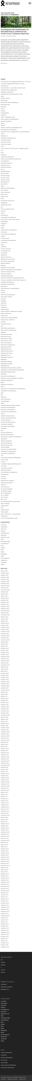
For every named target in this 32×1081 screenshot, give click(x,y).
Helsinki (3, 125)
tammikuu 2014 (5, 886)
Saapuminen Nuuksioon (7, 384)
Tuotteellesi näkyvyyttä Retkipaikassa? (11, 464)
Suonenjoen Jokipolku (6, 424)
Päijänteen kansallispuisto (8, 284)
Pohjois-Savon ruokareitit (7, 319)
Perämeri (3, 299)
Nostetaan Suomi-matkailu (8, 267)
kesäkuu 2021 (4, 700)
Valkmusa (3, 484)
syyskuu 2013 (4, 894)
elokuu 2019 (4, 746)
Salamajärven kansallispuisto (8, 390)
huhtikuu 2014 (5, 880)
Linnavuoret (4, 242)
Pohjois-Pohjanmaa (6, 313)
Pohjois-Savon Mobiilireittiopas (9, 317)
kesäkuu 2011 (4, 938)
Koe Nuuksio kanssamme (7, 200)
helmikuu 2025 (5, 608)
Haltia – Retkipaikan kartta (8, 117)
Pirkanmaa (4, 305)
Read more (4, 63)
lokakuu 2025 (4, 592)
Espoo (2, 96)
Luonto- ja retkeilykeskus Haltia (9, 518)
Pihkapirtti (3, 303)
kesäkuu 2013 (4, 901)
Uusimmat (3, 478)
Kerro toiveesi (4, 190)
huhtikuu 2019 (5, 755)
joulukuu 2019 (5, 738)
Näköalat (3, 265)
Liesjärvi (3, 236)
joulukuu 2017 (5, 788)
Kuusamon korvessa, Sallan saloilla (10, 219)
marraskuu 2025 (5, 589)
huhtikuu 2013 (5, 905)
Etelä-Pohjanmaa (5, 104)
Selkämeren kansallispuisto (8, 409)
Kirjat (2, 539)
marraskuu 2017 (5, 790)
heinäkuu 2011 (5, 936)
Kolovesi (3, 211)
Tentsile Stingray (5, 447)
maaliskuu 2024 (5, 631)
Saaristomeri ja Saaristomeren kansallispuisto (13, 388)
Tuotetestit (3, 562)
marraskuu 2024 (5, 615)
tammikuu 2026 (5, 585)
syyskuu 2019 (4, 744)
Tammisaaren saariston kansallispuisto (11, 436)
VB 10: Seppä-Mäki (6, 493)
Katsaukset (4, 535)
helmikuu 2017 (5, 809)
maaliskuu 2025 (5, 606)
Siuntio (3, 413)
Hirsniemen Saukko (6, 144)
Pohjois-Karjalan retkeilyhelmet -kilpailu (11, 311)
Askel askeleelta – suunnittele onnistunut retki (13, 88)
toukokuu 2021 (5, 702)
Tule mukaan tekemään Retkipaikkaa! (11, 457)
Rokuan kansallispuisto (7, 380)
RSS (1, 959)
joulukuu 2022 (5, 663)
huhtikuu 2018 (5, 780)
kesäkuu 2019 (4, 750)
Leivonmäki (4, 232)
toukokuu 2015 (5, 853)
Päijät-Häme (4, 286)
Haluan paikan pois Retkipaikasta (9, 119)
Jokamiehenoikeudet (6, 163)
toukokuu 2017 (5, 803)
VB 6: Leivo (4, 499)
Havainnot (3, 529)
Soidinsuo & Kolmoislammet (8, 418)
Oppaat (3, 547)
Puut (2, 326)
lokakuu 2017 (4, 792)
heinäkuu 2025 (5, 598)
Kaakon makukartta (6, 167)
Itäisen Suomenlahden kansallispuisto (11, 159)
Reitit (2, 550)
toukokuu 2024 (5, 627)
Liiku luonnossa (5, 238)
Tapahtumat (4, 439)
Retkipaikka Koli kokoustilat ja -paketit (11, 368)
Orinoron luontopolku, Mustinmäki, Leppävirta (13, 280)
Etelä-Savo (3, 106)
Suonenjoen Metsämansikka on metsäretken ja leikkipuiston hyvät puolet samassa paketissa (15, 31)
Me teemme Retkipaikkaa (7, 261)
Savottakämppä (5, 401)
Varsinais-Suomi (5, 487)
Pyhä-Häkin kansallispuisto (8, 328)
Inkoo (2, 152)
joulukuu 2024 (5, 612)
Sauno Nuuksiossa (6, 399)
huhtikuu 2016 (5, 830)
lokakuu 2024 (4, 617)
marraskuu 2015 (5, 840)
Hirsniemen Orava (6, 142)
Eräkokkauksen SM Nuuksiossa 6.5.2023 (11, 94)
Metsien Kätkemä (5, 263)
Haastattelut (4, 527)
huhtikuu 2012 (5, 930)
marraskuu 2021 (5, 690)
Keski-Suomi (4, 194)
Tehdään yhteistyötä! (6, 441)
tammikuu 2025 (5, 610)
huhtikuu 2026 (5, 579)
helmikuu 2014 (5, 884)
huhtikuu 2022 (5, 679)
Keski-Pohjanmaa (5, 192)
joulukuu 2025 (5, 587)
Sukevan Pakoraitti (6, 420)
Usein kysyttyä (5, 474)
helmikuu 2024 (5, 633)
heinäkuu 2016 (5, 823)
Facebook (3, 962)
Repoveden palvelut (6, 347)
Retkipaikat (4, 359)
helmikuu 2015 (5, 859)
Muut (2, 545)
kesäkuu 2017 (4, 800)
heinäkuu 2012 (5, 924)
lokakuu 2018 (4, 767)
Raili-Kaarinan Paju (6, 336)
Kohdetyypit (4, 202)
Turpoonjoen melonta (6, 468)
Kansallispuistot (5, 182)
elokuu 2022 (4, 671)
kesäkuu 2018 (4, 775)
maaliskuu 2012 (5, 932)
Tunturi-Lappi (4, 459)
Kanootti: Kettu (5, 173)
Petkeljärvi (3, 301)
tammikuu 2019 (5, 761)
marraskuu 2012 (5, 915)
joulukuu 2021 (5, 688)
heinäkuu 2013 (5, 899)
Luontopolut (4, 253)
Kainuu (3, 169)
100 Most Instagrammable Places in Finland (12, 83)
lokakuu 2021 (4, 692)
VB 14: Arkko (4, 497)
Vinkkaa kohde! (5, 510)
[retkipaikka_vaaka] (13, 3)
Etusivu (3, 108)
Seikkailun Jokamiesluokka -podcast (10, 405)
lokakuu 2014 (4, 867)
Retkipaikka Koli (5, 365)
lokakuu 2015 (4, 842)
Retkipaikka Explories (6, 361)
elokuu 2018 (4, 771)
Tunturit (3, 462)
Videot (2, 564)
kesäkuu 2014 (4, 876)
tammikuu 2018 (5, 786)
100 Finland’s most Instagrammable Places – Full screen (16, 81)
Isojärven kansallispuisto (7, 157)
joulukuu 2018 (5, 763)
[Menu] (29, 3)
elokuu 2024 (4, 621)
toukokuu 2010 (5, 947)
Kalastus (3, 531)
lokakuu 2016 (4, 817)
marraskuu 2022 (5, 665)
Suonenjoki (4, 428)
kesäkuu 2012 (4, 926)
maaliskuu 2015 (5, 857)
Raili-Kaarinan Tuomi (6, 340)
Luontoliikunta (5, 543)
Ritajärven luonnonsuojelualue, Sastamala (12, 378)
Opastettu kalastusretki (7, 276)
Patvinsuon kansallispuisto (8, 294)
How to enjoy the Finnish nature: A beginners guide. (15, 148)
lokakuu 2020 (4, 717)
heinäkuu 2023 (5, 648)
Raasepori (3, 332)
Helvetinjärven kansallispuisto (9, 129)
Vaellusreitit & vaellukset (7, 480)
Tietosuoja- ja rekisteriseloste (8, 449)
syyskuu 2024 (4, 619)
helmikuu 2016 (5, 834)
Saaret (2, 386)
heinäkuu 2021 (5, 698)
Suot (2, 430)
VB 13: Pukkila (4, 495)
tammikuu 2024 (5, 635)
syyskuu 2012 (4, 920)
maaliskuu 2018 (5, 782)
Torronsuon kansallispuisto (8, 453)
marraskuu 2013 (5, 890)
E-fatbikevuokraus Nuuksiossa (9, 90)
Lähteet (3, 225)
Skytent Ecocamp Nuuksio (8, 416)
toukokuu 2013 (5, 903)
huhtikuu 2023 (5, 654)
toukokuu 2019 (5, 752)
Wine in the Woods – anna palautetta (10, 514)
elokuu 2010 (4, 940)
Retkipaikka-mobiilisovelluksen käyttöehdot (12, 370)
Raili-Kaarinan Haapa (6, 334)
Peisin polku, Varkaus (6, 296)
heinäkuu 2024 (5, 623)
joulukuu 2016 (5, 813)
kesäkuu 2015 (4, 851)
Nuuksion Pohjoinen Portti (8, 271)
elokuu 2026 (4, 571)
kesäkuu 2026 (4, 575)
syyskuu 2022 (4, 669)
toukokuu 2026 (5, 577)
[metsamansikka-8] (16, 22)
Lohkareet (3, 246)
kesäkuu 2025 (4, 600)
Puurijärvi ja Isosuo (6, 324)
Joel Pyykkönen (5, 161)
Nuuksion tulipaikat (6, 274)
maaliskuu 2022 (5, 681)
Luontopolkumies (5, 251)
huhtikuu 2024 (5, 629)
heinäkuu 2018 (5, 773)
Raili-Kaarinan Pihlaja (6, 338)
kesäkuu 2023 (4, 650)
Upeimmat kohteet (6, 470)
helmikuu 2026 (5, 583)
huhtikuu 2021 (5, 704)
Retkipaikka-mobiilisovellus (8, 372)
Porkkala (3, 322)
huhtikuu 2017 (5, 805)
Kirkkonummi (4, 196)
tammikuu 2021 (5, 711)
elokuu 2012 (4, 922)
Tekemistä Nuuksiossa (7, 445)
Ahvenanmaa (4, 85)
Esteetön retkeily (5, 98)
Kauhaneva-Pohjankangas (8, 188)
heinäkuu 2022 (5, 673)
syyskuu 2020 (4, 719)
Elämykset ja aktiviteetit (7, 92)
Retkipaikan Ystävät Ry (7, 357)
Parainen (3, 292)
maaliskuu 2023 (5, 656)
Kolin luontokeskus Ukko (7, 209)
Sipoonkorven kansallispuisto (8, 411)
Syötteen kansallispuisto (7, 434)
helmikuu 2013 (5, 909)
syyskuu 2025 (4, 594)
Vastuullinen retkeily (6, 491)
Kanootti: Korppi (5, 175)
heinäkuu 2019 (5, 748)
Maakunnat (4, 255)
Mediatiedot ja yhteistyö (6, 987)
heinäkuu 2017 (5, 798)
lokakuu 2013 (4, 892)
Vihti (2, 507)
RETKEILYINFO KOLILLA (7, 351)
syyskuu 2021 (4, 694)
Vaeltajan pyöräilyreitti (7, 482)
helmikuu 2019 (5, 759)
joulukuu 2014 (5, 863)
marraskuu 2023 (5, 640)
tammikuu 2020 (5, 736)
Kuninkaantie (4, 215)
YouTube (3, 970)
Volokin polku (4, 512)
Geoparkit (3, 115)
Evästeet (3, 111)
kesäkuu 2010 (4, 945)
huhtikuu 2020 (5, 729)
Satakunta (3, 397)
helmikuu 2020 (5, 734)
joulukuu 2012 (5, 913)
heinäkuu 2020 (5, 723)
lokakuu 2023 (4, 642)
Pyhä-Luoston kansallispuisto (8, 330)
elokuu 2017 (4, 796)
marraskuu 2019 (5, 740)
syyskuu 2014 (4, 869)
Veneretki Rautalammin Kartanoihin (10, 501)
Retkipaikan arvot (5, 355)
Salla (2, 393)
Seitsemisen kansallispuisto (8, 407)
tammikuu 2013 (5, 911)
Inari (2, 150)
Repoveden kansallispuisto (8, 345)
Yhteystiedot (4, 516)
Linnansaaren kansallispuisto (8, 240)
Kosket (2, 213)
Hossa (2, 146)
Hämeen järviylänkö (6, 121)
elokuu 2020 (4, 721)
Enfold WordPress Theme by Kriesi (19, 1077)
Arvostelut (3, 524)
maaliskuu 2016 (5, 832)
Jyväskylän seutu (5, 165)
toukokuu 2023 (5, 652)
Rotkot (2, 382)
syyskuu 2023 (4, 644)
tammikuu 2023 (5, 661)
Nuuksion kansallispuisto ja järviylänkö (11, 269)
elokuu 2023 (4, 646)
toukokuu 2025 (5, 602)
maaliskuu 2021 (5, 706)
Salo (2, 395)
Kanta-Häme (4, 184)
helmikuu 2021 (5, 709)
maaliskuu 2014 (5, 882)
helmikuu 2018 (5, 784)
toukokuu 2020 (5, 727)
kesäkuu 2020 (4, 725)
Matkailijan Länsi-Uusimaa (8, 259)
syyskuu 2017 (4, 794)
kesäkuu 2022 (4, 675)
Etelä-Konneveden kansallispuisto (10, 102)
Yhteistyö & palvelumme (6, 1052)
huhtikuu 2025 (5, 604)
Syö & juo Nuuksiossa (6, 432)
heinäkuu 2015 (5, 849)
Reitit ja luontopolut (6, 342)
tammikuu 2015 (5, 861)
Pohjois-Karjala (5, 309)
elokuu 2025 (4, 596)
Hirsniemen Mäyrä (6, 140)
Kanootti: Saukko (5, 180)
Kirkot (2, 198)
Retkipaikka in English (6, 363)
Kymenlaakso (4, 221)
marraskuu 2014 (5, 865)
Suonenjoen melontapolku (8, 426)
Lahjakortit (4, 223)
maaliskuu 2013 (5, 907)
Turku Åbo (3, 466)
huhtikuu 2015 (5, 855)
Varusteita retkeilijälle (6, 489)
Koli (2, 207)
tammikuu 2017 (5, 811)
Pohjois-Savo (4, 315)
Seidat (2, 403)
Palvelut (3, 290)
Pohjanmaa (4, 307)
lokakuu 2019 (4, 742)
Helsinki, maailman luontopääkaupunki (11, 127)
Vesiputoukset (4, 505)
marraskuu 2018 (5, 765)
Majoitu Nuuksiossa (6, 257)
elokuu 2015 (4, 846)
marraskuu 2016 (5, 815)
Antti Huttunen (12, 36)
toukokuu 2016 (5, 828)
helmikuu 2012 (5, 934)
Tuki (2, 455)
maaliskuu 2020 (5, 732)
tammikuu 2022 (5, 686)
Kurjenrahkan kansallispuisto (8, 217)
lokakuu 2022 (4, 667)
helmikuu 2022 (5, 683)
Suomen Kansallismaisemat (8, 422)
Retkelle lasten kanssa (6, 353)
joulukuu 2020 (5, 713)
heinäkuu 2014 (5, 874)
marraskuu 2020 (5, 715)
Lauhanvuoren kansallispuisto (9, 230)
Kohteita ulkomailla (6, 205)
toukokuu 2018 (5, 777)
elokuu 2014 (4, 871)
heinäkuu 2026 (5, 573)
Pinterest (3, 972)
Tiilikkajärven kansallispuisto (8, 451)
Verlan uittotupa (5, 503)
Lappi (2, 228)
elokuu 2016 (4, 821)
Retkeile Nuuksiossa (6, 349)
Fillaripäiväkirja (5, 113)
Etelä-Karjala (4, 100)
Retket (2, 552)
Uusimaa (3, 476)
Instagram (3, 154)
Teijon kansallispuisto (6, 443)
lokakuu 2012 (4, 917)
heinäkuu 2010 (5, 943)
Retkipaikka (4, 554)
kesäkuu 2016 (4, 826)
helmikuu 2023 (5, 658)
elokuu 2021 (4, 696)
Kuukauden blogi (5, 541)
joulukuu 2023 (5, 638)
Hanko (2, 123)
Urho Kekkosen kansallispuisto (9, 472)
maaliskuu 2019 (5, 757)
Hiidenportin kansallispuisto (8, 138)
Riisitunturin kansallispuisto (8, 376)
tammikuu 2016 (5, 836)
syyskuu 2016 (4, 819)
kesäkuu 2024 (4, 625)
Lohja (2, 244)
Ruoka (2, 556)
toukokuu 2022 (5, 677)
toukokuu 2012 (5, 928)
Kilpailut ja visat (5, 537)
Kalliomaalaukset (5, 171)
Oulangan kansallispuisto (7, 282)
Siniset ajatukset (5, 558)
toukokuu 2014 (5, 878)
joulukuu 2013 (5, 888)
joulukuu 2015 (5, 838)
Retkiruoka (4, 374)
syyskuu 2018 (4, 769)
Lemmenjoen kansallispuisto (8, 234)
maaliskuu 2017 (5, 807)
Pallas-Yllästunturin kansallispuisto (10, 288)
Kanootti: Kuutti (5, 177)
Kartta (2, 186)
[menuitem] (29, 3)
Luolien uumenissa (6, 248)
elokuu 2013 (4, 897)
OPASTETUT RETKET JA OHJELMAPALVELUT (12, 278)
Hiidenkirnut (4, 136)
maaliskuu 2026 (5, 581)
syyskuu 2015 (4, 844)
